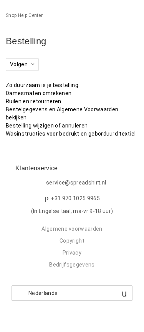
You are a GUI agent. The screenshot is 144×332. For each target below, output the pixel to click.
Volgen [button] (19, 64)
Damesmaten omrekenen (38, 93)
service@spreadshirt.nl (76, 182)
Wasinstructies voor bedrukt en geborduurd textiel (71, 134)
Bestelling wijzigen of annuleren (47, 125)
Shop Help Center (24, 15)
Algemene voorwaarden (71, 229)
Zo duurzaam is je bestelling (42, 85)
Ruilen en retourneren (33, 101)
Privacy (72, 253)
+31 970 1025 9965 (75, 198)
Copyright (72, 241)
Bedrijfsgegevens (71, 265)
